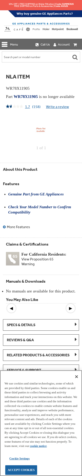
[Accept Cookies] (77, 377)
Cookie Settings (19, 458)
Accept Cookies (21, 470)
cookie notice (38, 446)
